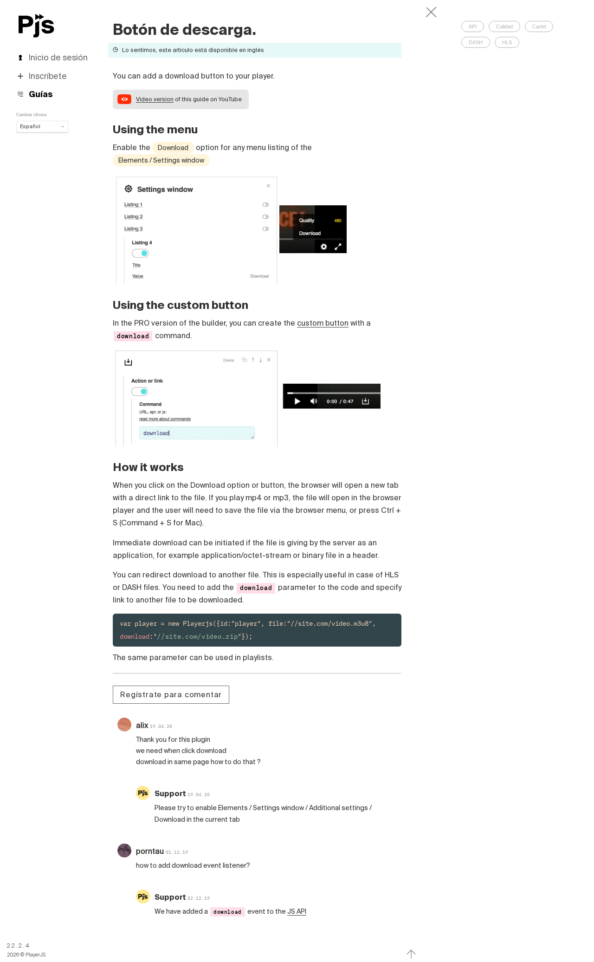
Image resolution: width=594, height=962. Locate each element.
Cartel (539, 26)
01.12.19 (177, 852)
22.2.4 (19, 945)
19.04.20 (161, 726)
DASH (476, 42)
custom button (323, 323)
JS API (296, 911)
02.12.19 (198, 898)
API (473, 26)
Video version (155, 99)
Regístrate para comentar (171, 694)
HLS (507, 42)
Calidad (504, 26)
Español (30, 126)
